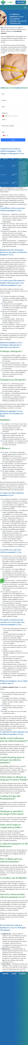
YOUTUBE (14, 973)
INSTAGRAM (22, 973)
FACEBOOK (5, 973)
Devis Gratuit (20, 2)
